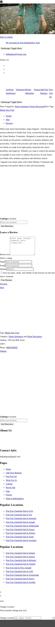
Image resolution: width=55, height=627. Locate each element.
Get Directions (7, 226)
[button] (1, 1)
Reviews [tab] (9, 123)
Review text (5, 254)
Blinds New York (7, 110)
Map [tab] (8, 120)
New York (35, 43)
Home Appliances (22, 106)
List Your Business (23, 43)
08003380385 (12, 347)
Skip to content (6, 37)
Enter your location (8, 219)
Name (2, 262)
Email (2, 265)
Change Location (7, 618)
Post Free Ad (51, 93)
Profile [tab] (9, 116)
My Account (11, 43)
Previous (3, 284)
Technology (20, 90)
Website (3, 269)
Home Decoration (37, 106)
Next (2, 287)
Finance (37, 90)
